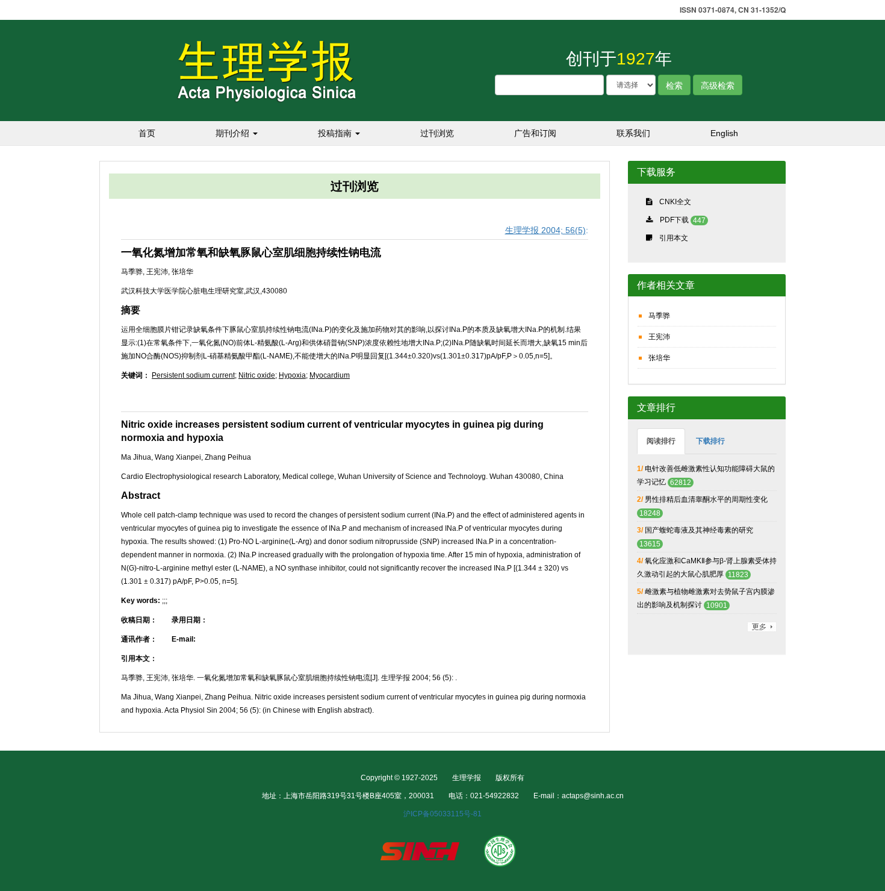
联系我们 (633, 133)
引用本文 (673, 238)
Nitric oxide (256, 375)
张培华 (659, 358)
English (724, 133)
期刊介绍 (234, 133)
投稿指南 (336, 133)
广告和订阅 (535, 133)
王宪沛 (659, 337)
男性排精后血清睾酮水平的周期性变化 (706, 499)
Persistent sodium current (193, 375)
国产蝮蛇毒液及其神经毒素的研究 (699, 530)
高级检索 (717, 85)
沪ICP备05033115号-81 (442, 814)
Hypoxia (292, 375)
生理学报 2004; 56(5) (545, 230)
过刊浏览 (437, 133)
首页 (146, 133)
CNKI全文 (675, 202)
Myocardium (329, 375)
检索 (674, 85)
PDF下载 (674, 220)
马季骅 (659, 315)
